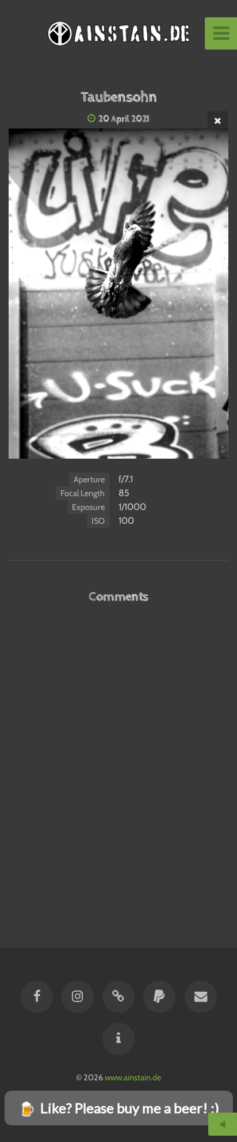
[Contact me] (200, 997)
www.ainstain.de (133, 1077)
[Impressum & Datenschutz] (118, 1039)
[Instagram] (78, 997)
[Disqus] (118, 763)
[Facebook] (36, 997)
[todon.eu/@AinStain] (118, 997)
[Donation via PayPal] (159, 997)
